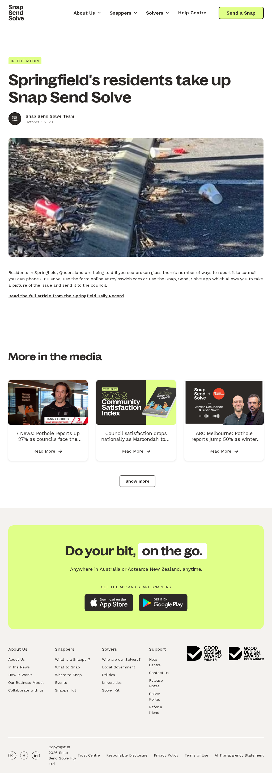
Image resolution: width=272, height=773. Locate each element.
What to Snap (67, 667)
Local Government (118, 667)
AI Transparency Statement (239, 755)
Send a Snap (241, 13)
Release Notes (156, 683)
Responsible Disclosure (126, 755)
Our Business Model (26, 682)
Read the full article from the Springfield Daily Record (66, 295)
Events (61, 682)
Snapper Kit (65, 690)
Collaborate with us (26, 690)
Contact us (159, 673)
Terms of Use (196, 755)
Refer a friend (155, 710)
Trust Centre (89, 755)
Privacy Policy (166, 755)
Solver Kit (111, 690)
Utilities (108, 675)
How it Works (20, 675)
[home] (16, 13)
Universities (112, 682)
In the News (19, 667)
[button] (87, 12)
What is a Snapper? (72, 659)
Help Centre (192, 12)
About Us (16, 659)
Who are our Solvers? (121, 659)
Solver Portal (154, 696)
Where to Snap (68, 675)
